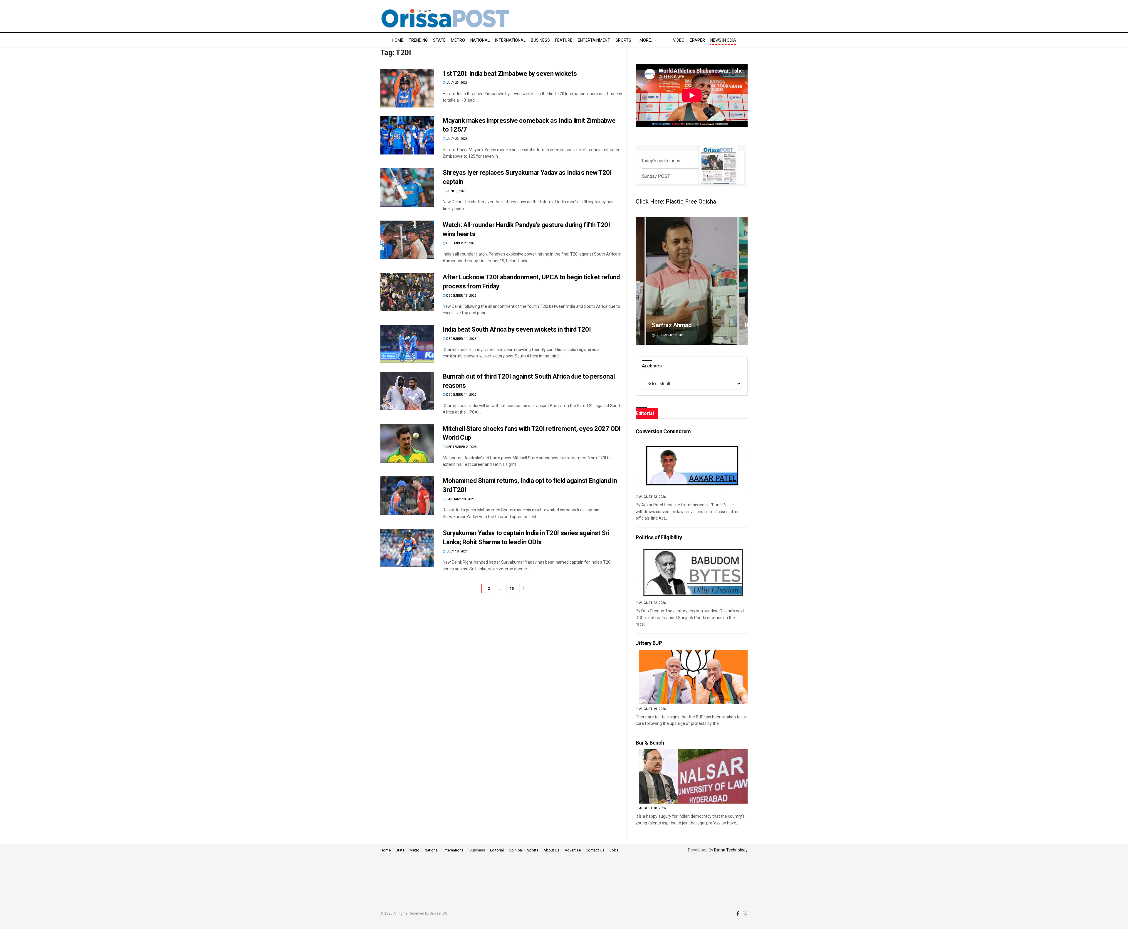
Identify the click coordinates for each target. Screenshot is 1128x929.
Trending (418, 40)
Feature (564, 40)
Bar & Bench (650, 743)
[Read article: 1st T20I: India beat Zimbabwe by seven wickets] (407, 88)
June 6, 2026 (455, 191)
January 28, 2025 (459, 499)
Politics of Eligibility (659, 537)
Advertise (573, 850)
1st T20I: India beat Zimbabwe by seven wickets (510, 73)
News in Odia (723, 40)
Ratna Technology (731, 850)
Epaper (697, 40)
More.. (646, 40)
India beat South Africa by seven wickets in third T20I (517, 329)
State (439, 40)
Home (397, 40)
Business (540, 40)
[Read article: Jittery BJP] (693, 677)
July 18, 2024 (456, 551)
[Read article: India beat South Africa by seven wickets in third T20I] (407, 344)
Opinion (515, 850)
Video (678, 40)
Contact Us (595, 850)
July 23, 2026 (456, 83)
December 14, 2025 (460, 339)
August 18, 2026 (652, 808)
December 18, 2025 (460, 296)
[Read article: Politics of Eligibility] (693, 571)
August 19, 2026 (652, 709)
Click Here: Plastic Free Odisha (676, 201)
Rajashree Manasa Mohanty (687, 325)
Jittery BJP (649, 643)
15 (512, 588)
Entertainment (594, 40)
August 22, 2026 (652, 603)
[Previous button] (640, 281)
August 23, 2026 (652, 497)
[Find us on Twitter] (745, 913)
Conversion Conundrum (663, 431)
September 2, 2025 (460, 447)
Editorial (497, 850)
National (480, 40)
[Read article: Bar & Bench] (693, 776)
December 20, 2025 (460, 243)
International (510, 40)
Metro (458, 40)
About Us (551, 850)
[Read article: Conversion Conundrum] (693, 465)
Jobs (614, 850)
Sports (623, 40)
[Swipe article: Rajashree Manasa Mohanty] (691, 281)
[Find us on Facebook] (737, 913)
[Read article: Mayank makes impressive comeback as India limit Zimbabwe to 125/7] (407, 135)
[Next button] (743, 281)
